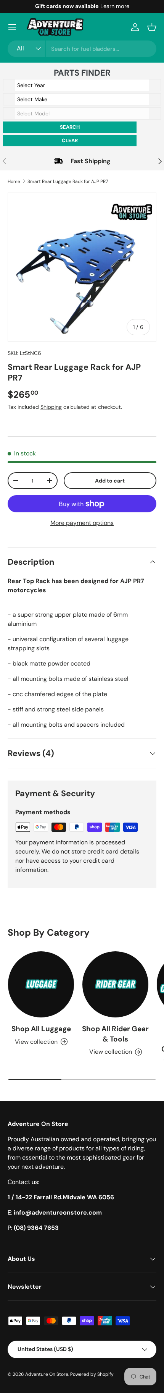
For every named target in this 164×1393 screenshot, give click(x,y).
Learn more (114, 6)
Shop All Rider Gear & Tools (115, 1033)
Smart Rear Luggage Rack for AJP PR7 (67, 181)
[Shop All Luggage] (41, 984)
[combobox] (82, 48)
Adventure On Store (46, 1374)
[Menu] (12, 27)
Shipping (51, 406)
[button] (151, 27)
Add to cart (110, 480)
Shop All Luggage (41, 1028)
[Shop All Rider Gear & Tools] (115, 984)
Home (14, 181)
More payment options (82, 523)
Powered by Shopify (92, 1374)
